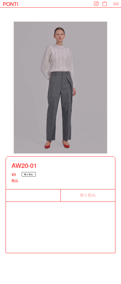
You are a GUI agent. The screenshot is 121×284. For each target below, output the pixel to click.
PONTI (10, 3)
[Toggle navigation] (116, 4)
